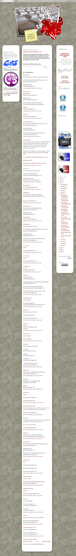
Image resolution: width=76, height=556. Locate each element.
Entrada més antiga (46, 541)
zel (23, 515)
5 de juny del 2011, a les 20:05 (32, 263)
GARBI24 (25, 160)
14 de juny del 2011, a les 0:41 (32, 306)
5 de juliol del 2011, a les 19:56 (32, 375)
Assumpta (25, 139)
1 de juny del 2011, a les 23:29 (32, 118)
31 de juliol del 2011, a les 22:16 (33, 536)
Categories (31, 64)
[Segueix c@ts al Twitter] (63, 101)
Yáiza (24, 379)
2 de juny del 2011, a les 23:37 (32, 202)
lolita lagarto (25, 206)
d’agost (62, 190)
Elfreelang (25, 224)
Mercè (24, 309)
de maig (63, 239)
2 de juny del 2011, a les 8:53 (32, 182)
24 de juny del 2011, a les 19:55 (32, 366)
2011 (61, 182)
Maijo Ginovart (26, 476)
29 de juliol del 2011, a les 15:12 (33, 512)
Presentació (38, 64)
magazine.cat (26, 298)
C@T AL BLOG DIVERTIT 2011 (32, 52)
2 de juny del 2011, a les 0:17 (32, 136)
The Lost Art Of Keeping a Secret (30, 187)
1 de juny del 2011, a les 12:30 (32, 88)
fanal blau (25, 441)
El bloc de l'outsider (27, 339)
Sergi (24, 344)
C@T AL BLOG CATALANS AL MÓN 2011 (65, 219)
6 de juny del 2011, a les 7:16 (32, 271)
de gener (63, 245)
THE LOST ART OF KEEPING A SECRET (32, 163)
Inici (37, 541)
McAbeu (25, 75)
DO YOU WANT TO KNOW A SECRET (31, 157)
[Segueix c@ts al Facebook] (63, 111)
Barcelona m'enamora (27, 406)
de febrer (63, 243)
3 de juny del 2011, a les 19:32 (32, 220)
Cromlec (25, 91)
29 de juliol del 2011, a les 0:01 (32, 495)
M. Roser (25, 333)
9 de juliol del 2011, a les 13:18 (32, 389)
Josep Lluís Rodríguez (28, 527)
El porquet (25, 266)
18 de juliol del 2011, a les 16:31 (33, 414)
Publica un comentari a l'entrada (30, 539)
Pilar (24, 114)
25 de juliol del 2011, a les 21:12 (33, 438)
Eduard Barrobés (14, 91)
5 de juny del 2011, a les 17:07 (32, 252)
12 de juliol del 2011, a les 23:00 (33, 402)
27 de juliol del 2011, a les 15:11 (33, 456)
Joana (24, 323)
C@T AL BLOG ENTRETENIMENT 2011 (65, 214)
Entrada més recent (27, 541)
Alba (24, 433)
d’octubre (63, 186)
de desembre (64, 184)
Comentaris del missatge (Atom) (37, 544)
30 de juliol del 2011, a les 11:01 (33, 524)
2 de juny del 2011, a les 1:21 (32, 165)
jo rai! (24, 168)
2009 (61, 249)
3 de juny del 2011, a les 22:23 (32, 242)
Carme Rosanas (26, 121)
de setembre (63, 188)
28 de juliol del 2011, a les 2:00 (32, 473)
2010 (61, 247)
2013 (61, 178)
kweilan (24, 392)
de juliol (62, 192)
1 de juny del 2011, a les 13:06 (32, 111)
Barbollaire (25, 185)
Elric (24, 418)
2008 (61, 251)
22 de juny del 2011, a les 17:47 (32, 330)
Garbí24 (24, 192)
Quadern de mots (27, 488)
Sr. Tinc (24, 245)
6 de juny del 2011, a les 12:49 (32, 294)
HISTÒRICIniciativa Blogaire (65, 81)
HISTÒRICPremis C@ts (65, 77)
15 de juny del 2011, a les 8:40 (32, 320)
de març (63, 241)
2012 (61, 180)
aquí (9, 95)
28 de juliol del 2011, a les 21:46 (33, 485)
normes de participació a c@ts (65, 55)
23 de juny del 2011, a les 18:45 (32, 340)
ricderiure (25, 460)
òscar (24, 275)
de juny (62, 194)
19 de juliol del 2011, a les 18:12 (33, 429)
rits (23, 499)
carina (24, 370)
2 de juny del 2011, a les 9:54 (32, 189)
